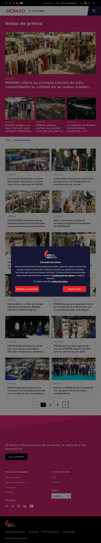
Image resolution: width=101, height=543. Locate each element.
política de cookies (60, 281)
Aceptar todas (74, 289)
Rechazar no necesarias (27, 289)
